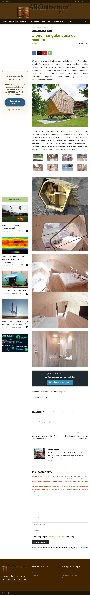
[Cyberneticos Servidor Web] (15, 343)
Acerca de (35, 578)
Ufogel (60, 392)
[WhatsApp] (50, 53)
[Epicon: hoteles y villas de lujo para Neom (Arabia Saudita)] (15, 309)
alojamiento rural (48, 412)
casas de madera (69, 412)
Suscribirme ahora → (15, 102)
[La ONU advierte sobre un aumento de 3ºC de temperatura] (15, 245)
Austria (58, 412)
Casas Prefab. (46, 21)
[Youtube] (86, 1)
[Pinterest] (75, 1)
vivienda (80, 412)
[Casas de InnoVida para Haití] (15, 279)
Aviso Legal (66, 573)
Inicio (5, 21)
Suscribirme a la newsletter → (60, 382)
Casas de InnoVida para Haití (14, 290)
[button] (85, 21)
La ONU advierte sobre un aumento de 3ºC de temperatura (13, 259)
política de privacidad (57, 537)
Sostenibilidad (59, 21)
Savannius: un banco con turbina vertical (12, 226)
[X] (82, 1)
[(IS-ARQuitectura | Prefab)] (45, 11)
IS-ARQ (70, 21)
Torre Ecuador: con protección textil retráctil (76, 437)
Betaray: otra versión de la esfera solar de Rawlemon (44, 437)
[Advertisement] (60, 402)
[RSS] (79, 1)
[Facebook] (71, 1)
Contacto (35, 575)
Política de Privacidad (42, 491)
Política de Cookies (69, 578)
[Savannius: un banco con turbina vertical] (15, 213)
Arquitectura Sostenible (17, 21)
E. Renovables (33, 21)
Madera (49, 30)
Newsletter (5, 1)
